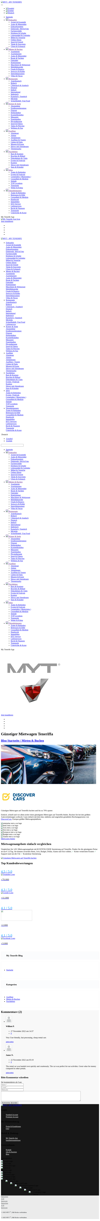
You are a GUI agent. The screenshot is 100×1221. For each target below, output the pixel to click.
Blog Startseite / (11, 740)
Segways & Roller (18, 71)
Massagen (14, 117)
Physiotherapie (16, 121)
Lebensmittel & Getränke (20, 35)
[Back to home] (11, 2)
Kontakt (8, 1150)
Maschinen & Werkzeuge (20, 65)
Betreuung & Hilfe (18, 195)
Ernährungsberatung (18, 108)
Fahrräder (14, 60)
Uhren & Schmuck (18, 46)
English (9, 441)
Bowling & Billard (18, 156)
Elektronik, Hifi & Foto (20, 29)
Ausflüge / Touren (13, 362)
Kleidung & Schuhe (18, 33)
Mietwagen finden (8, 839)
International (15, 92)
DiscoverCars (6, 819)
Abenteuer (15, 133)
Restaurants (13, 79)
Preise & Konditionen (13, 1126)
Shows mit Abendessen (20, 146)
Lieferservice (11, 324)
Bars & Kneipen (17, 154)
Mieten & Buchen (15, 49)
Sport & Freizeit (17, 42)
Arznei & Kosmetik (18, 22)
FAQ (7, 1129)
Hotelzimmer (16, 63)
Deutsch (14, 88)
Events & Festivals (18, 160)
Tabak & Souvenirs (18, 44)
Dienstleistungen (15, 191)
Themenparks (16, 149)
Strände (14, 181)
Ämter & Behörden (18, 172)
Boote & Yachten (17, 58)
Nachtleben (13, 152)
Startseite (9, 17)
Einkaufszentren (17, 27)
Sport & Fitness (17, 124)
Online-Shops (16, 40)
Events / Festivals (12, 382)
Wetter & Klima (17, 188)
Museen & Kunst (17, 144)
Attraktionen (15, 138)
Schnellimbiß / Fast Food (20, 101)
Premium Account (12, 1117)
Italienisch (15, 94)
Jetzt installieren (7, 221)
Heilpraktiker (16, 113)
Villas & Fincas (17, 76)
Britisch (14, 83)
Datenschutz (4, 1197)
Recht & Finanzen (18, 208)
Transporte (15, 185)
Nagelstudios (16, 119)
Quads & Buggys (17, 69)
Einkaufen (12, 20)
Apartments (15, 52)
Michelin (14, 99)
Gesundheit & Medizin (19, 179)
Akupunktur (15, 106)
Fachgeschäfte (16, 31)
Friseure (14, 110)
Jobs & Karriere (11, 1152)
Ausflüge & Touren (18, 140)
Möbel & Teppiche (18, 38)
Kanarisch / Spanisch (19, 96)
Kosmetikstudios (17, 115)
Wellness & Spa (17, 128)
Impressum (4, 1201)
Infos (10, 170)
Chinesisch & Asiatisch (20, 85)
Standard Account (12, 1115)
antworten (10, 1042)
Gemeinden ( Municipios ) (21, 177)
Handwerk (15, 199)
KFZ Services (11, 421)
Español (9, 439)
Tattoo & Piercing (17, 126)
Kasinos (14, 163)
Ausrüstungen (16, 54)
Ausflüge (12, 131)
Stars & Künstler (17, 167)
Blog (7, 1154)
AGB (2, 1199)
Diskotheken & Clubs (19, 158)
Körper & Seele (14, 104)
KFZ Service (16, 204)
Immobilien (15, 202)
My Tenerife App (12, 1138)
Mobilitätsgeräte (17, 67)
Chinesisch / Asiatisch (14, 307)
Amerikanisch (16, 81)
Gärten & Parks (17, 142)
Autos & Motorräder (18, 24)
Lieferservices (16, 206)
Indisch (13, 90)
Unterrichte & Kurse (18, 213)
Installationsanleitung (13, 1140)
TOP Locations (16, 183)
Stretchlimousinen (18, 74)
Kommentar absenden (9, 1103)
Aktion (13, 135)
